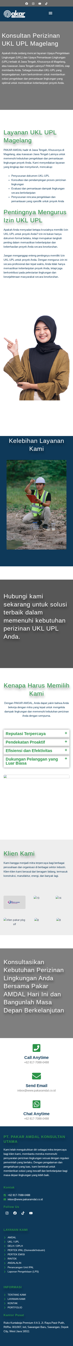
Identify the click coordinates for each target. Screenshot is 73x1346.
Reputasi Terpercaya (26, 733)
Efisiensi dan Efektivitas (29, 750)
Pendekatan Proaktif (25, 742)
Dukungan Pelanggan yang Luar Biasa (32, 761)
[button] (51, 13)
